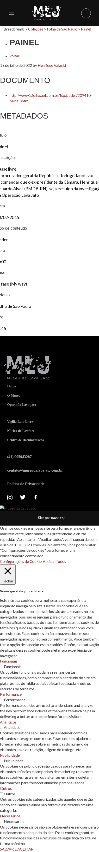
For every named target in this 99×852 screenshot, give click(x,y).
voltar (14, 55)
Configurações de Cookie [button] (21, 561)
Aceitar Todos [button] (54, 561)
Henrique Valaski (52, 65)
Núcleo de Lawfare (20, 431)
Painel (86, 29)
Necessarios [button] (10, 816)
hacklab (57, 518)
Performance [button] (11, 694)
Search (86, 13)
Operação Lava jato (21, 405)
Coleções (35, 29)
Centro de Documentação (25, 440)
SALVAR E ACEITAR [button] (16, 849)
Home (11, 386)
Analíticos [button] (8, 722)
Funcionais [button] (9, 661)
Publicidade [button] (10, 755)
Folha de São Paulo (62, 29)
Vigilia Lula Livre (20, 421)
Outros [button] (6, 788)
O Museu (13, 395)
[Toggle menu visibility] (11, 13)
